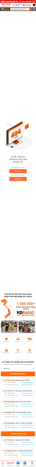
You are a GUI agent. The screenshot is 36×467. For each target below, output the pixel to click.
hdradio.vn (18, 171)
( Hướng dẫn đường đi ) (27, 382)
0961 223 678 (14, 384)
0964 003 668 (14, 406)
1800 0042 (18, 179)
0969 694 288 (14, 417)
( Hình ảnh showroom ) (27, 384)
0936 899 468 (14, 444)
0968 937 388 (14, 395)
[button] (17, 5)
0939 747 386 (14, 455)
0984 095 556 (14, 427)
